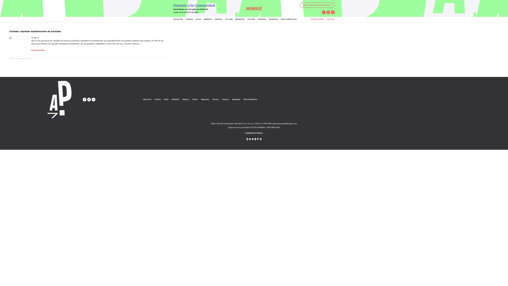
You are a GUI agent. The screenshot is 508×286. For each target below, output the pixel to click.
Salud (198, 19)
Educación (178, 19)
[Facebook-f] (324, 12)
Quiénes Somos (317, 19)
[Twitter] (328, 12)
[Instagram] (333, 12)
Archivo (330, 19)
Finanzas (262, 19)
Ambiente (208, 19)
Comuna (189, 19)
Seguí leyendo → (39, 50)
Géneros (218, 19)
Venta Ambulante (289, 19)
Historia (251, 19)
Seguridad (273, 19)
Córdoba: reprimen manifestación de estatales (35, 31)
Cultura (229, 19)
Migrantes (240, 19)
